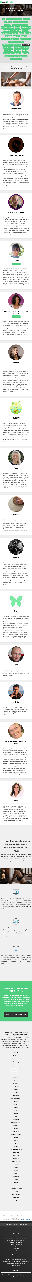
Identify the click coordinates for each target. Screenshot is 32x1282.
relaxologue (25, 50)
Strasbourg (16, 1176)
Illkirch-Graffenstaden (16, 1098)
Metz (16, 1116)
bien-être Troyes (16, 1265)
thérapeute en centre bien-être (20, 56)
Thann (16, 1179)
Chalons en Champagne (16, 1068)
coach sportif (7, 24)
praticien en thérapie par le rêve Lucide (12, 44)
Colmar (16, 1080)
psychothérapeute (8, 50)
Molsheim (16, 1119)
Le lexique (16, 1250)
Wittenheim (16, 1197)
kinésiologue (25, 30)
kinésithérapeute (5, 33)
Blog (16, 1246)
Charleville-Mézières (16, 1074)
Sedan (16, 1170)
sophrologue (25, 53)
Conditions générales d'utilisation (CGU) (16, 1240)
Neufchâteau (16, 1131)
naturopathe (28, 33)
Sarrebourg (16, 1158)
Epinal (16, 1089)
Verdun (16, 1191)
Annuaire (7, 1238)
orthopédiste (16, 36)
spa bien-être (8, 56)
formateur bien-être (26, 27)
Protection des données (16, 1242)
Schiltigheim (16, 1167)
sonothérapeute (16, 53)
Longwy (16, 1110)
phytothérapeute (15, 39)
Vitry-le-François (16, 1194)
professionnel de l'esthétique (21, 47)
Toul (16, 1185)
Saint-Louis (16, 1155)
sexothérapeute (7, 53)
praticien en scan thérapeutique (16, 41)
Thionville (16, 1182)
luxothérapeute (14, 33)
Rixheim (16, 1146)
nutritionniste (8, 36)
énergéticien (4, 27)
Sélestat (16, 1173)
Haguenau (16, 1095)
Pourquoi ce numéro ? (26, 1219)
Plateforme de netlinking (16, 1244)
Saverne (16, 1164)
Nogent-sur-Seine (16, 1134)
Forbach (16, 1092)
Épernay (16, 1086)
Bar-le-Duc (16, 1056)
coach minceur (24, 21)
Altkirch (16, 1053)
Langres (16, 1104)
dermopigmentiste (16, 24)
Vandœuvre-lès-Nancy (16, 1188)
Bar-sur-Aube (16, 1059)
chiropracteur (27, 19)
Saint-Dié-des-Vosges (16, 1149)
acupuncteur (9, 19)
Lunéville (16, 1113)
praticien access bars (25, 39)
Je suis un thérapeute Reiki (16, 1014)
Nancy (16, 1128)
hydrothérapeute (7, 30)
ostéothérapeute (5, 39)
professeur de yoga (8, 47)
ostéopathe (24, 36)
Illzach (16, 1101)
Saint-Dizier (16, 1152)
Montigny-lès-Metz (16, 1122)
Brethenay (16, 1062)
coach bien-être (8, 21)
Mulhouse (16, 1125)
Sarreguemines (16, 1161)
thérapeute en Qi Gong (16, 59)
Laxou (16, 1107)
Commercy (16, 1083)
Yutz (16, 1200)
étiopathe (17, 27)
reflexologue (18, 50)
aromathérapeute (18, 19)
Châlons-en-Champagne (16, 1071)
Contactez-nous (16, 1248)
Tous (3, 19)
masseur (21, 33)
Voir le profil (16, 264)
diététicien (25, 24)
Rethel (16, 1140)
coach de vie (16, 21)
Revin (16, 1143)
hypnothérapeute (17, 30)
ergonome (11, 27)
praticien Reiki (26, 44)
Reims (16, 1137)
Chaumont (16, 1077)
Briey (16, 1065)
